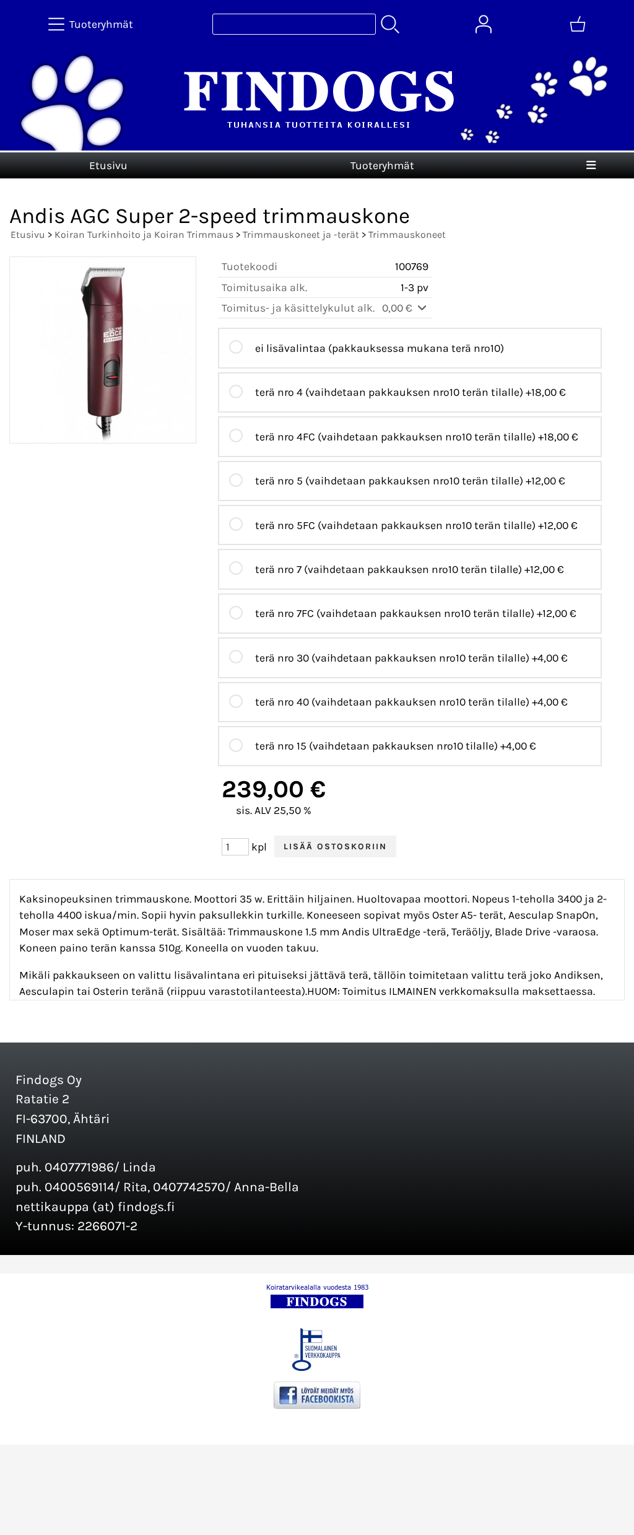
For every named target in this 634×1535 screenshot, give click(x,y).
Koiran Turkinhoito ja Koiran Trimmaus (143, 234)
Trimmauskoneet (407, 234)
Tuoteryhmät (382, 165)
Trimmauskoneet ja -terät (301, 234)
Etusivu (108, 165)
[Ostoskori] (577, 24)
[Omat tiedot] (483, 24)
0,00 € (398, 308)
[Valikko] (591, 165)
